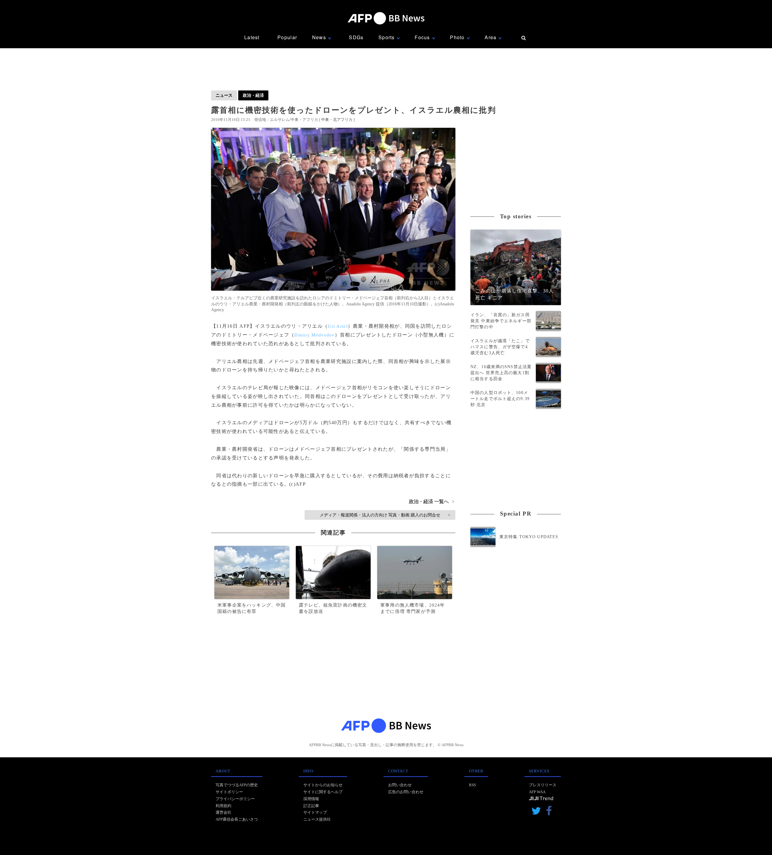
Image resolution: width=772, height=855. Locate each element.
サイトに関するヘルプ (323, 792)
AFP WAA (537, 792)
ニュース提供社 (317, 819)
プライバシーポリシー (235, 799)
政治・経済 (253, 95)
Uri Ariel (338, 326)
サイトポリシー (229, 792)
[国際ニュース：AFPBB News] (386, 18)
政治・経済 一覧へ (431, 501)
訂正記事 (311, 805)
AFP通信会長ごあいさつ (237, 819)
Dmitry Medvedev (314, 335)
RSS (472, 785)
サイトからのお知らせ (323, 785)
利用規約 (223, 805)
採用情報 (311, 799)
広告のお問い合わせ (405, 792)
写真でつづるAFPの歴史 (237, 785)
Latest (252, 37)
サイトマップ (315, 812)
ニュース (224, 95)
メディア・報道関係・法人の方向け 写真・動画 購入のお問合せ (385, 515)
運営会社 (223, 812)
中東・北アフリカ (337, 119)
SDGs (356, 37)
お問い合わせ (400, 785)
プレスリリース (542, 785)
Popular (287, 37)
